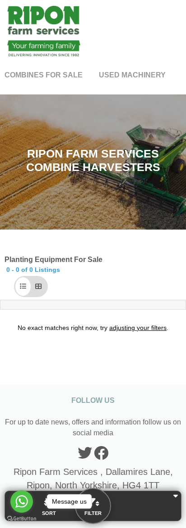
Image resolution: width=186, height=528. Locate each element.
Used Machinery (132, 75)
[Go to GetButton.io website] (21, 519)
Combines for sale (44, 75)
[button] (23, 286)
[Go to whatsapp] (21, 501)
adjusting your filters (138, 327)
